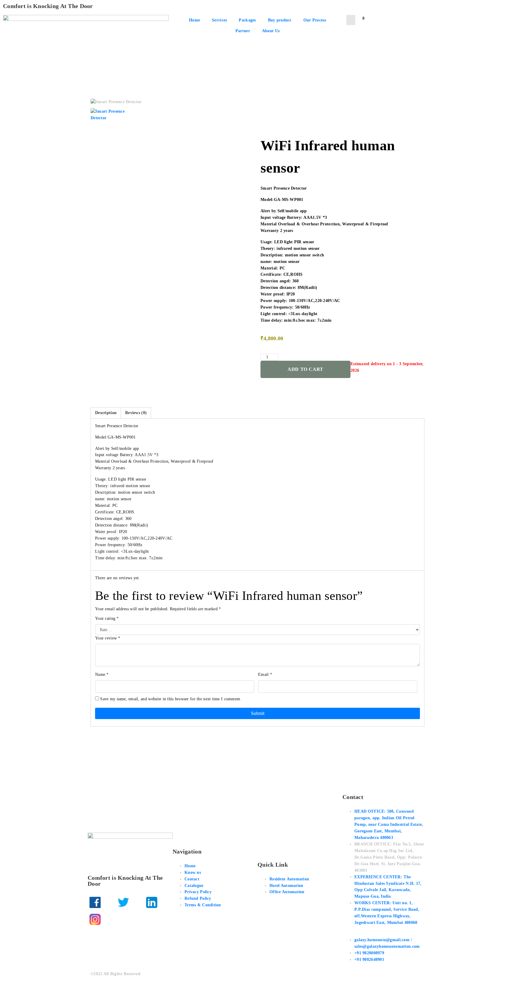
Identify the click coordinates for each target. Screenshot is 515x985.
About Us (271, 31)
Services (219, 20)
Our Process (314, 20)
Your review (107, 638)
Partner (242, 31)
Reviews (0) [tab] (136, 413)
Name (102, 674)
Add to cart (305, 369)
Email (265, 674)
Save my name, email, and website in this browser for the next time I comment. (170, 699)
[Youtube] (123, 919)
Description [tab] (106, 413)
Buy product (279, 20)
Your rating (107, 618)
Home (194, 20)
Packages (247, 20)
